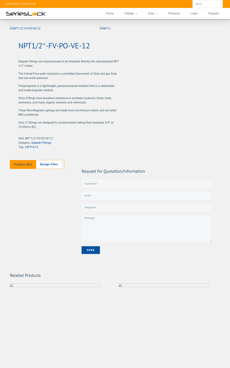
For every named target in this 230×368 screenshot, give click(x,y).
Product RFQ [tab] (23, 164)
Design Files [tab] (49, 164)
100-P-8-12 (31, 147)
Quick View (55, 329)
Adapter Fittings (41, 142)
